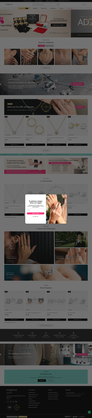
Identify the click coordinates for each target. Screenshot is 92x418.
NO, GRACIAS (35, 216)
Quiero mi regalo (35, 213)
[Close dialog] (65, 196)
